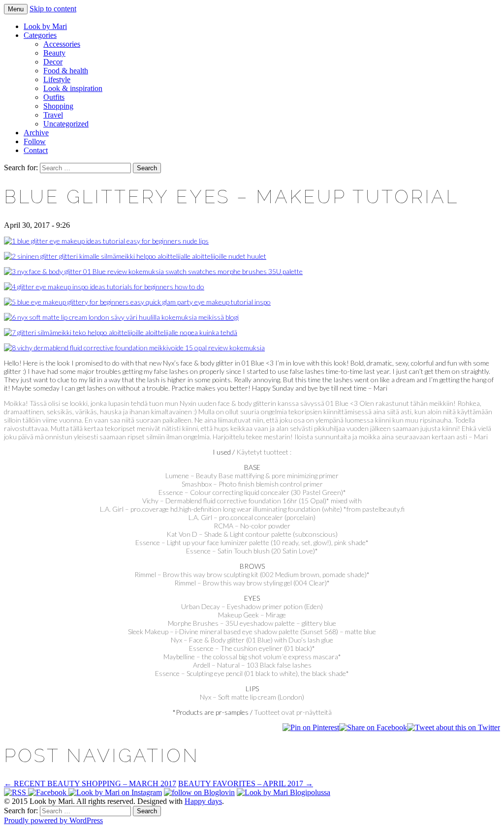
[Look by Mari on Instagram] (115, 792)
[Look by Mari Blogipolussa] (283, 792)
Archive (36, 132)
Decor (53, 62)
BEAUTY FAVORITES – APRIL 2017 (245, 783)
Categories (40, 35)
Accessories (61, 44)
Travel (53, 115)
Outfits (53, 97)
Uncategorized (66, 124)
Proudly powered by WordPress (53, 820)
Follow (35, 141)
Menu (16, 9)
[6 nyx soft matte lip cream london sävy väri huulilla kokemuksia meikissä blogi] (121, 317)
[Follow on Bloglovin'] (199, 792)
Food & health (65, 70)
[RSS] (16, 792)
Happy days (203, 801)
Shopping (58, 106)
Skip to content (53, 8)
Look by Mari (45, 26)
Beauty (54, 53)
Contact (36, 150)
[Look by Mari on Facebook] (48, 792)
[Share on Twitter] (453, 727)
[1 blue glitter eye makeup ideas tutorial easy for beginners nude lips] (106, 241)
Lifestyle (56, 79)
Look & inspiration (72, 88)
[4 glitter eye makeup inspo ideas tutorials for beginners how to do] (104, 286)
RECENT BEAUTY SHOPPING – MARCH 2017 (90, 783)
